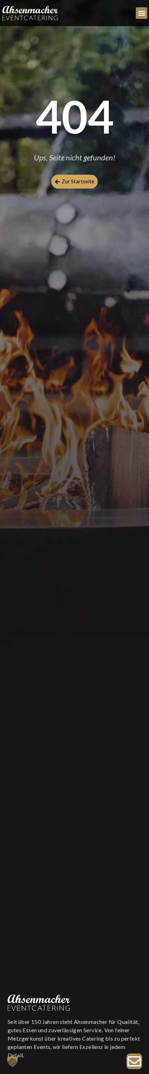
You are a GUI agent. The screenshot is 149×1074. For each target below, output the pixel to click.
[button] (141, 13)
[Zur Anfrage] (134, 1061)
